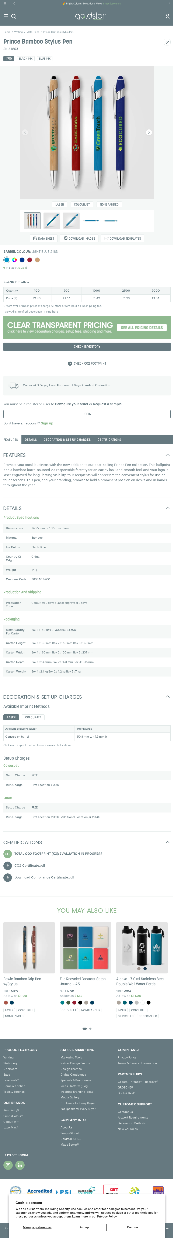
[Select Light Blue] (6, 260)
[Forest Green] (68, 1002)
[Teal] (62, 1002)
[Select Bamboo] (37, 260)
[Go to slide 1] (85, 1029)
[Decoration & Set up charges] (87, 327)
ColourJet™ (10, 1121)
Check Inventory (87, 347)
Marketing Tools (71, 1057)
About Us (66, 1127)
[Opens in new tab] (8, 1165)
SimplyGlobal (69, 1133)
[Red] (74, 1002)
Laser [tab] (11, 717)
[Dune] (86, 1002)
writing (18, 32)
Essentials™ (11, 1080)
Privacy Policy (107, 1216)
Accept (85, 1227)
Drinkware (10, 1069)
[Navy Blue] (11, 1002)
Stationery (10, 1063)
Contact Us (125, 1111)
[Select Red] (29, 260)
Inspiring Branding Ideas (76, 1091)
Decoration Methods (132, 1123)
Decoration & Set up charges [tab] (67, 440)
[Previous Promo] (14, 3)
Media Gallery (69, 1097)
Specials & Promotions (75, 1080)
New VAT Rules (128, 1129)
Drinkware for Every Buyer (77, 1103)
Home (6, 32)
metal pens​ (33, 32)
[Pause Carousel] (5, 3)
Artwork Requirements (133, 1117)
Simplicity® (11, 1110)
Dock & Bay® (126, 1093)
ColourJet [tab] (33, 717)
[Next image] (149, 132)
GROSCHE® (125, 1087)
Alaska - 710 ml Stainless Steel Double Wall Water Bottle (140, 981)
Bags (6, 1074)
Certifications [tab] (109, 440)
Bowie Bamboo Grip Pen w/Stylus (22, 981)
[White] (142, 1002)
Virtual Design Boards (75, 1063)
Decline (132, 1227)
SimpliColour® (13, 1116)
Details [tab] (31, 440)
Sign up (47, 423)
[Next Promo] (169, 3)
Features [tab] (10, 440)
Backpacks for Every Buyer (77, 1109)
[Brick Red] (5, 1002)
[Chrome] (136, 1002)
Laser (59, 204)
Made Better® (69, 1144)
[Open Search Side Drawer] (13, 16)
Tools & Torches (14, 1091)
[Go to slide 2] (90, 1029)
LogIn (87, 414)
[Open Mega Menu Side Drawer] (5, 16)
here (55, 311)
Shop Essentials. (112, 4)
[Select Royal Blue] (22, 260)
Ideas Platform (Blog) (74, 1086)
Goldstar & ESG (70, 1139)
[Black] (80, 1002)
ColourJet (82, 204)
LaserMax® (10, 1127)
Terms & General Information (137, 1063)
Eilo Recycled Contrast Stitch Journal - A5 (83, 981)
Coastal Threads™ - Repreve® (138, 1081)
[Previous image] (25, 132)
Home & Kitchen (14, 1086)
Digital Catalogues (73, 1074)
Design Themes (71, 1069)
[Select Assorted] (14, 260)
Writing (8, 1057)
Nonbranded (109, 204)
